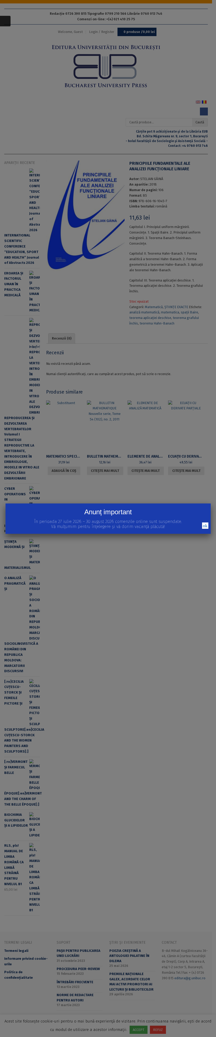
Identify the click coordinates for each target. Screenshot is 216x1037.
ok (205, 525)
